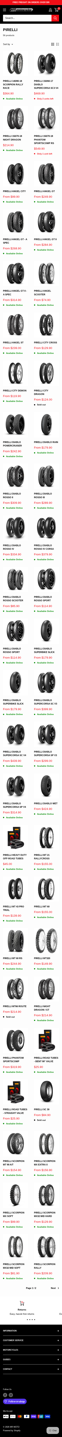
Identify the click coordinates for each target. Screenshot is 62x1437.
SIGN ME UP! (46, 727)
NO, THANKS (46, 731)
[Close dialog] (60, 706)
